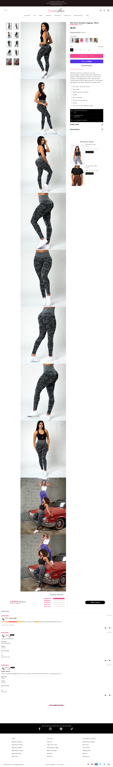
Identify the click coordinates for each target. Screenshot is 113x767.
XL (89, 50)
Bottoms (41, 15)
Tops (35, 15)
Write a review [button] (95, 602)
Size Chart (86, 744)
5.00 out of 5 (22, 602)
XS (71, 50)
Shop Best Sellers (17, 747)
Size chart (100, 46)
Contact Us (86, 756)
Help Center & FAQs (89, 742)
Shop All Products (17, 742)
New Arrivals (27, 15)
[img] (4, 616)
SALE (87, 15)
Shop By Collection (78, 15)
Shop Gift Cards (16, 753)
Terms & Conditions (50, 764)
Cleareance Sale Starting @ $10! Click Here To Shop (56, 3)
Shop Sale (15, 756)
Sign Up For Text (52, 744)
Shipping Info (86, 750)
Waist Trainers (58, 15)
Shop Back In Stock (17, 750)
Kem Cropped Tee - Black (91, 166)
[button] (74, 24)
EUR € (5, 10)
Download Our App (52, 747)
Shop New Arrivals (17, 744)
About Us (50, 756)
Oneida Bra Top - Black (90, 144)
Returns (85, 753)
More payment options (86, 65)
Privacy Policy (60, 764)
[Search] (104, 10)
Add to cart (89, 152)
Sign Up (49, 742)
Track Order (86, 747)
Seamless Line (67, 15)
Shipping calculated (75, 32)
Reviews (49, 753)
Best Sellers (48, 15)
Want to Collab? (52, 750)
